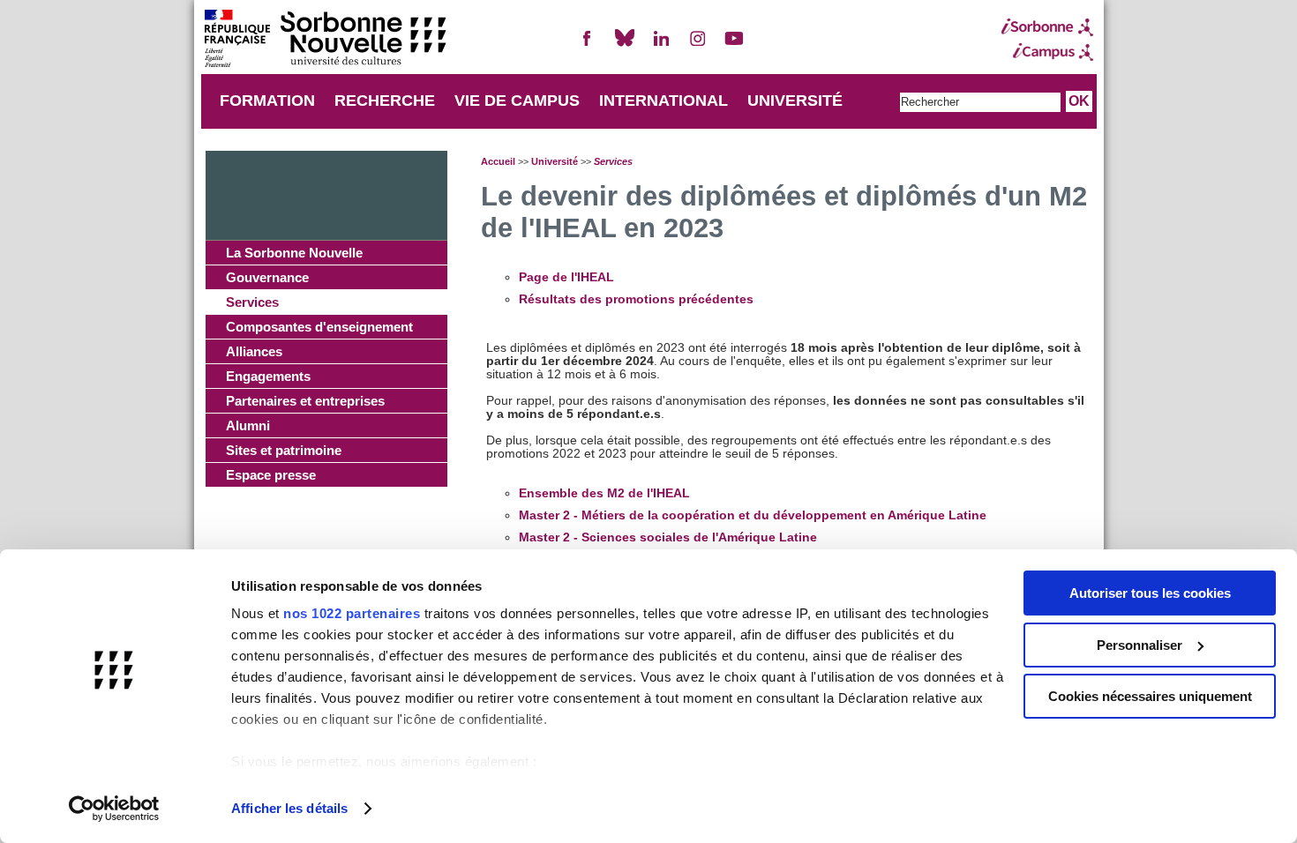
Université (554, 161)
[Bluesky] (624, 45)
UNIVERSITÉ (795, 100)
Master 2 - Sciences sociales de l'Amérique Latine (668, 537)
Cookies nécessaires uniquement (1150, 696)
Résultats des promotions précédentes (636, 299)
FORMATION (267, 100)
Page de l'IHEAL (566, 277)
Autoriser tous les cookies (1150, 593)
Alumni (248, 425)
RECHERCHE (384, 100)
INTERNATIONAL (663, 100)
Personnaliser (1139, 645)
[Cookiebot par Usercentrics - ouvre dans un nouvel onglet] (114, 808)
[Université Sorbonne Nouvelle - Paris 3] (324, 40)
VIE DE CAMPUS (517, 100)
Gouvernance (267, 277)
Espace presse (271, 474)
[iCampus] (1047, 52)
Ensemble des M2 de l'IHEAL (604, 493)
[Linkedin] (660, 45)
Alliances (254, 351)
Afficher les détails (289, 808)
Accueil (498, 161)
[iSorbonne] (1047, 27)
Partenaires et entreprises (305, 400)
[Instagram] (697, 45)
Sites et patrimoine (283, 450)
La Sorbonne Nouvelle (294, 252)
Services (252, 302)
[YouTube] (734, 45)
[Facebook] (587, 45)
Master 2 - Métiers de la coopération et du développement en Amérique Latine (752, 515)
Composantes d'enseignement (319, 326)
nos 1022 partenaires (351, 613)
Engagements (268, 376)
